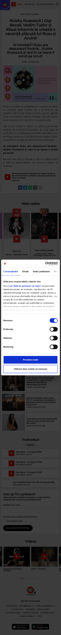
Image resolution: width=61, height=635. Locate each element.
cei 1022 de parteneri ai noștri (25, 286)
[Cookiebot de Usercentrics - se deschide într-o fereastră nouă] (45, 263)
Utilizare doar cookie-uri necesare (30, 369)
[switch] (54, 329)
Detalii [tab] (25, 271)
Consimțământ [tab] (10, 271)
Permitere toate (30, 359)
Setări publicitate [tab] (41, 271)
